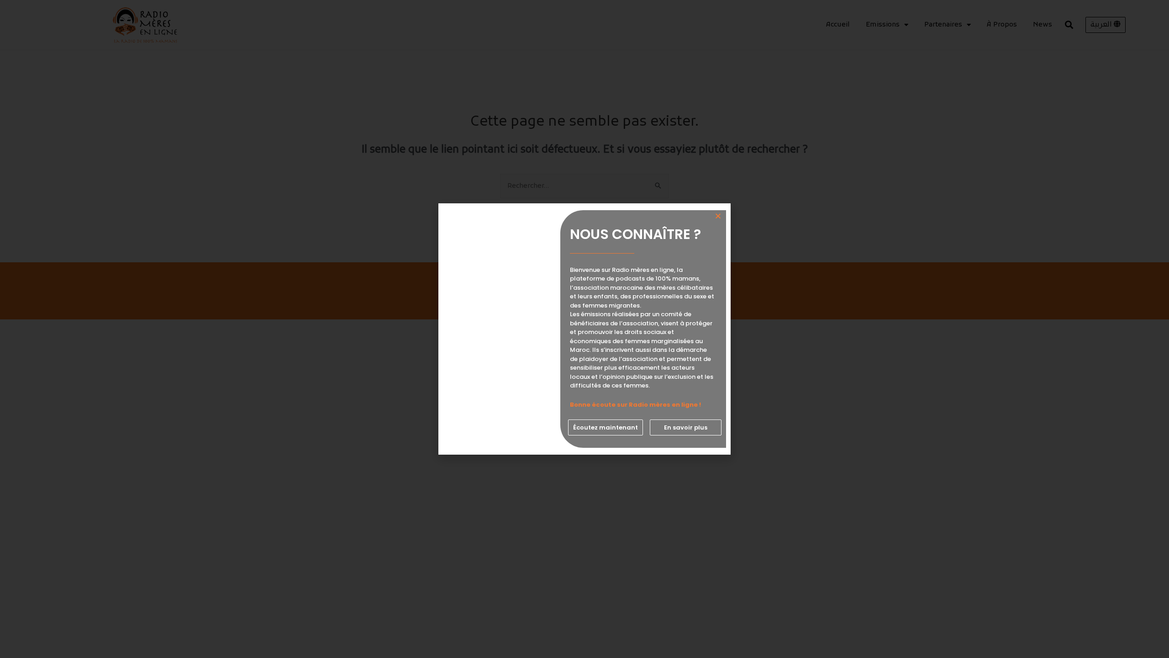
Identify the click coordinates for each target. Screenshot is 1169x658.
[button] (605, 427)
